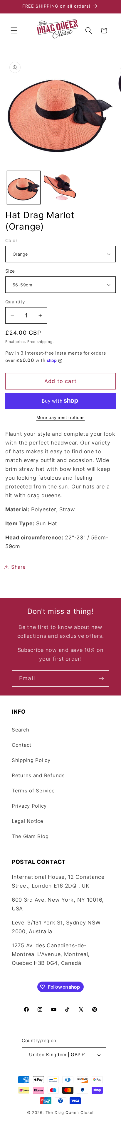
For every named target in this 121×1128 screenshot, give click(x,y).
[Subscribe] (101, 678)
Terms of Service (33, 791)
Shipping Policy (31, 760)
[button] (14, 30)
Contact (21, 745)
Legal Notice (27, 821)
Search (20, 730)
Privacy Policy (29, 806)
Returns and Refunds (38, 775)
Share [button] (18, 567)
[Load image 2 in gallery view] (60, 187)
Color (11, 240)
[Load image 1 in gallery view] (23, 187)
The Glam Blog (30, 836)
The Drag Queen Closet (70, 1112)
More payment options (60, 417)
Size (10, 271)
